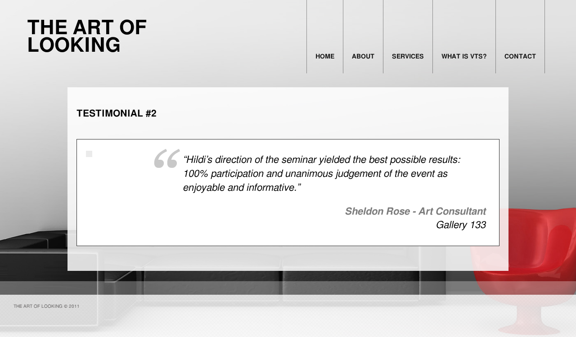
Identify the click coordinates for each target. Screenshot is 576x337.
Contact (520, 57)
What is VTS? (464, 57)
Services (408, 57)
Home (324, 57)
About (363, 57)
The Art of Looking (87, 37)
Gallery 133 (461, 225)
